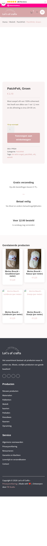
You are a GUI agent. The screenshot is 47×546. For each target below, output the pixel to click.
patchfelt (28, 154)
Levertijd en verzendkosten (14, 459)
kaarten (5, 408)
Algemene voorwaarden (12, 442)
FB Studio (11, 487)
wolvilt (10, 157)
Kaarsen (5, 421)
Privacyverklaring (9, 446)
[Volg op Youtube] (13, 376)
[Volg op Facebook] (4, 376)
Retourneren (7, 451)
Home (5, 22)
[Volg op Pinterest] (18, 376)
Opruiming (6, 426)
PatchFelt (21, 22)
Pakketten (6, 399)
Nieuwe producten (10, 391)
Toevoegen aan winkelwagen (23, 138)
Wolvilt (12, 22)
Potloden (6, 413)
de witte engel (18, 154)
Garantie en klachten (11, 455)
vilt (34, 154)
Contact (5, 464)
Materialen (7, 395)
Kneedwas (6, 417)
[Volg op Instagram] (9, 376)
